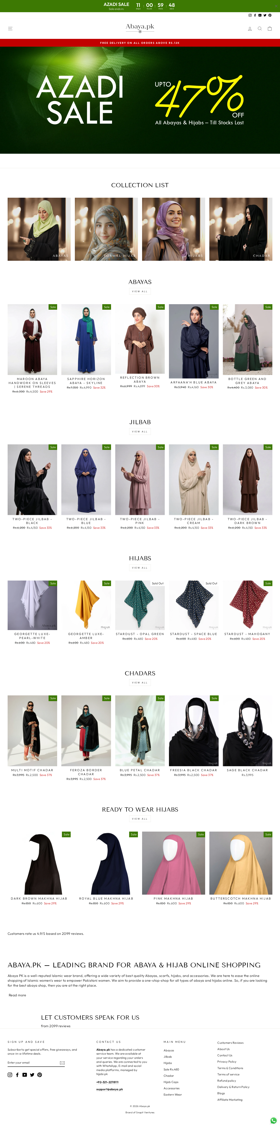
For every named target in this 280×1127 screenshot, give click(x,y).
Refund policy (226, 1080)
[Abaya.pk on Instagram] (10, 1075)
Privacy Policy (226, 1061)
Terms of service (228, 1074)
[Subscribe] (62, 1062)
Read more (17, 995)
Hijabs (168, 1063)
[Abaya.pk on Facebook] (17, 1075)
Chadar (169, 1075)
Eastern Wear (173, 1094)
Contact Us (224, 1055)
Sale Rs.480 (171, 1069)
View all (140, 291)
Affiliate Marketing (230, 1099)
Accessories (172, 1088)
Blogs (221, 1093)
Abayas (169, 1050)
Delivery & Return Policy (233, 1087)
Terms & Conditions (230, 1068)
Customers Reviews (230, 1043)
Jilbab (168, 1056)
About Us (223, 1049)
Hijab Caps (171, 1082)
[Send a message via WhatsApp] (273, 1120)
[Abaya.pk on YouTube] (24, 1075)
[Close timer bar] (276, 6)
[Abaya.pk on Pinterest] (39, 1075)
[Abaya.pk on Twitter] (32, 1075)
